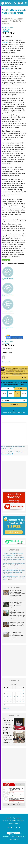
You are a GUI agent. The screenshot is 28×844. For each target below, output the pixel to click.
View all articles (6, 362)
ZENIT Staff (6, 29)
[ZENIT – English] (8, 3)
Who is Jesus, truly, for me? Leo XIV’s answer (8, 720)
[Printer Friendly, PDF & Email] (6, 260)
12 (14, 696)
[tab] (8, 784)
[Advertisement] (14, 434)
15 (23, 696)
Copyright (10, 823)
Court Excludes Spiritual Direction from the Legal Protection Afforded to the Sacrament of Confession (14, 559)
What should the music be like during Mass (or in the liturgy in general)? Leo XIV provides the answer (16, 625)
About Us (8, 818)
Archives (6, 31)
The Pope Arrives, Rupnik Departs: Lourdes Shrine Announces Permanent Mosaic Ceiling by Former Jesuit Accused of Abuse (17, 593)
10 (7, 696)
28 (20, 702)
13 (17, 696)
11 (11, 696)
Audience (18, 818)
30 (4, 705)
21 (20, 699)
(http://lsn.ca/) (6, 69)
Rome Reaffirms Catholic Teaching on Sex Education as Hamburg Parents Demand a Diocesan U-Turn (16, 635)
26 (14, 702)
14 (20, 696)
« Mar (4, 708)
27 (17, 702)
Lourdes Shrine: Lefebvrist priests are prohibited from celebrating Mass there (16, 604)
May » (8, 708)
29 (23, 702)
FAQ (13, 818)
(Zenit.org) (5, 42)
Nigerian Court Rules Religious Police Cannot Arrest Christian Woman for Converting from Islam (14, 578)
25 (11, 702)
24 (7, 702)
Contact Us (17, 823)
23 (4, 702)
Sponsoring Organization (9, 821)
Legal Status (20, 821)
